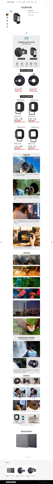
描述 (26, 33)
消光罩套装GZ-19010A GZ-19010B (10, 475)
